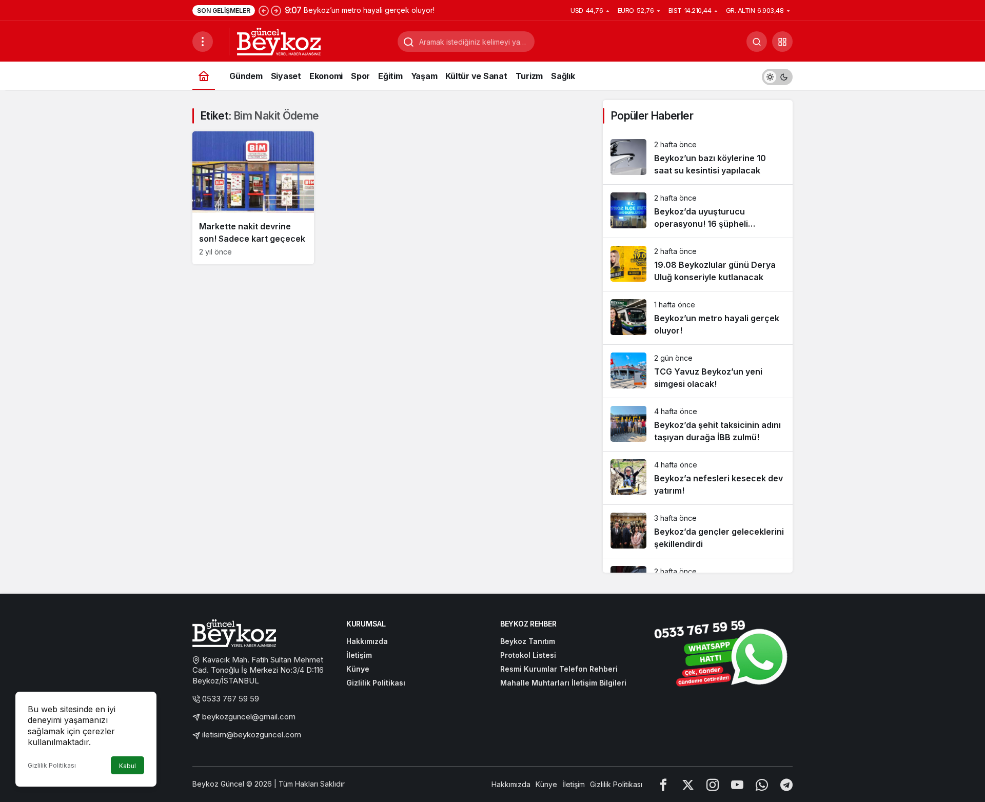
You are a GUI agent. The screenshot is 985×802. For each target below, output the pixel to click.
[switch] (777, 76)
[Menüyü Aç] (202, 41)
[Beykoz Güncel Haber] (279, 40)
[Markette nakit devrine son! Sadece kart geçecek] (253, 197)
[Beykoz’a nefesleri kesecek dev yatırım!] (698, 478)
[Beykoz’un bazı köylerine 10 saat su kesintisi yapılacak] (698, 157)
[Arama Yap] (756, 41)
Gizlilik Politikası (52, 765)
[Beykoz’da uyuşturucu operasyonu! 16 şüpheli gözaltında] (698, 211)
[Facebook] (663, 784)
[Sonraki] (276, 10)
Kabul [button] (127, 766)
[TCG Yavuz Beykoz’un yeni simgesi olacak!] (698, 371)
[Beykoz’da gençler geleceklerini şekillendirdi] (698, 531)
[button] (782, 41)
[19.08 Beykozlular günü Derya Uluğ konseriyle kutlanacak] (698, 264)
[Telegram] (786, 784)
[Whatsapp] (762, 784)
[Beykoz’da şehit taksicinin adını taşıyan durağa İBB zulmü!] (698, 424)
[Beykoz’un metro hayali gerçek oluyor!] (698, 317)
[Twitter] (688, 784)
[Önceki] (264, 10)
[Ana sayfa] (204, 76)
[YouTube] (737, 784)
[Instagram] (712, 784)
